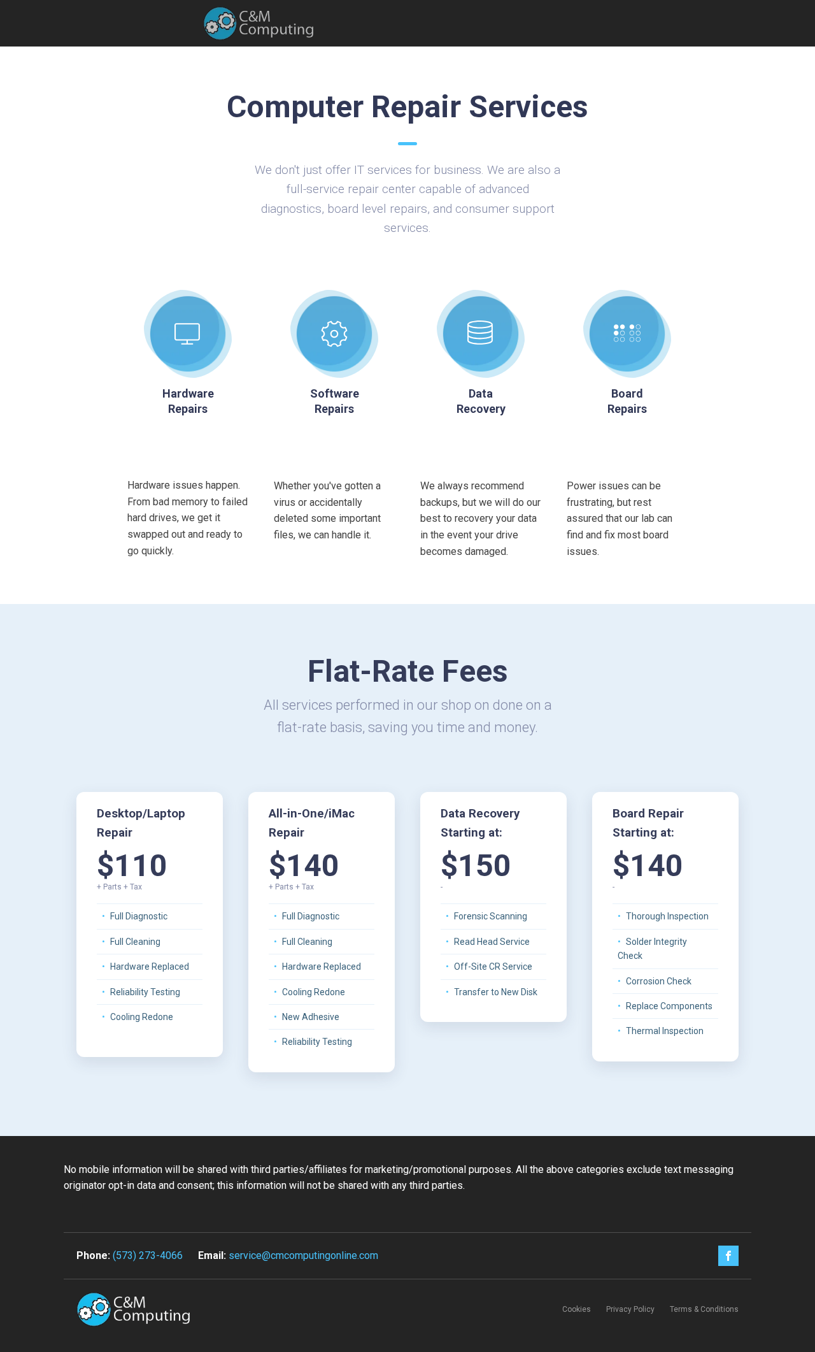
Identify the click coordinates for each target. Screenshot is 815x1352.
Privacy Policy (630, 1309)
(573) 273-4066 (148, 1255)
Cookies (576, 1309)
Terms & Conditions (704, 1309)
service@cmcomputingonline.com (303, 1255)
